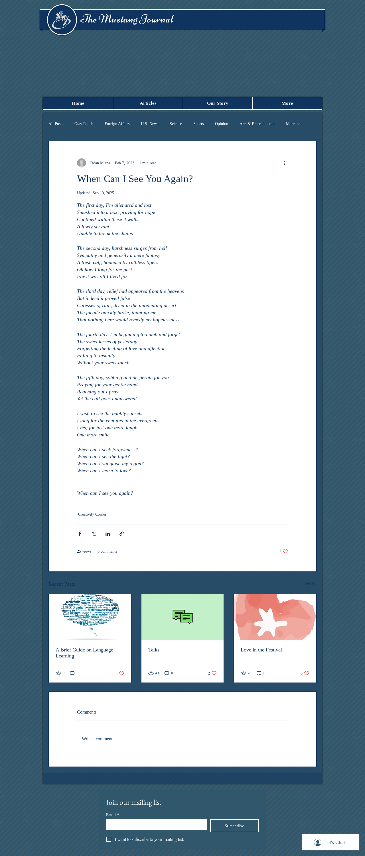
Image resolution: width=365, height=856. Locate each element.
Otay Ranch (83, 124)
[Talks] (182, 617)
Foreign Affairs (117, 124)
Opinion (221, 124)
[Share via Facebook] (79, 533)
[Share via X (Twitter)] (93, 533)
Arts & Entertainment (257, 124)
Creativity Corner (92, 514)
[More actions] (284, 163)
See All (311, 583)
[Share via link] (121, 533)
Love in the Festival (261, 650)
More (290, 124)
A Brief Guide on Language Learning (84, 653)
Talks (153, 650)
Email (112, 814)
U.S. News (149, 124)
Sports (198, 124)
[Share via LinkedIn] (107, 533)
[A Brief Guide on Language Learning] (90, 617)
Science (176, 124)
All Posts (55, 124)
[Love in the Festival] (275, 617)
